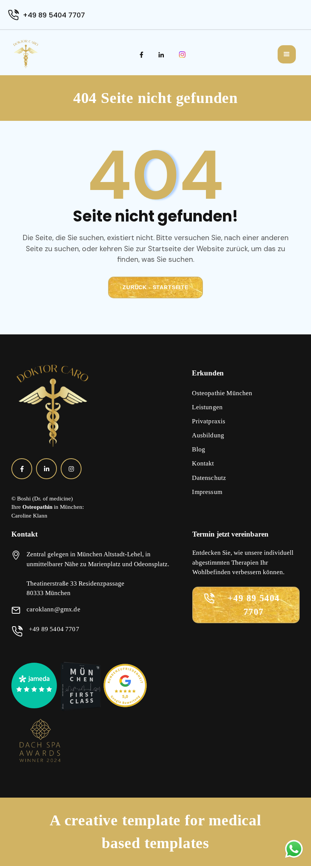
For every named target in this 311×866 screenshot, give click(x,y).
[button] (287, 54)
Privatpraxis (208, 421)
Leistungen (207, 407)
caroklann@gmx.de (53, 609)
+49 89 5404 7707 (54, 15)
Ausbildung (208, 435)
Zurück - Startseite (155, 287)
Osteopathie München (222, 393)
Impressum (207, 492)
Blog (198, 449)
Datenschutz (209, 477)
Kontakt (203, 463)
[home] (25, 54)
